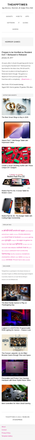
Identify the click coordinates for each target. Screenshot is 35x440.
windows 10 (10, 260)
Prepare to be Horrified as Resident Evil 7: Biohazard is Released (17, 53)
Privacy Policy (6, 433)
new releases (12, 247)
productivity (24, 250)
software (12, 257)
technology (25, 257)
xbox (31, 87)
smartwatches (6, 257)
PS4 (27, 87)
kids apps (25, 244)
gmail (3, 240)
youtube (28, 260)
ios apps (20, 240)
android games (29, 230)
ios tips (9, 244)
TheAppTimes (18, 4)
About (4, 427)
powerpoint (6, 250)
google (8, 240)
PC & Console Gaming (16, 84)
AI (2, 231)
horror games (14, 87)
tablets (21, 257)
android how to (6, 234)
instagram (13, 240)
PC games (23, 87)
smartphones (26, 254)
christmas (16, 234)
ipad (13, 244)
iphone (19, 243)
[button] (22, 29)
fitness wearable (24, 237)
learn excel (29, 244)
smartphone (18, 254)
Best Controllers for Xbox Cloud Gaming (16, 403)
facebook (18, 237)
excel (3, 237)
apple (11, 234)
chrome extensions (24, 234)
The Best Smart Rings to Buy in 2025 (15, 117)
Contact (4, 430)
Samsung (6, 253)
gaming (31, 237)
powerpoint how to (15, 250)
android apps (19, 230)
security (12, 254)
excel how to (9, 237)
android (8, 230)
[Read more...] (26, 79)
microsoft (4, 247)
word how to (18, 260)
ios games (26, 240)
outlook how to (22, 247)
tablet (17, 257)
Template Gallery (7, 436)
